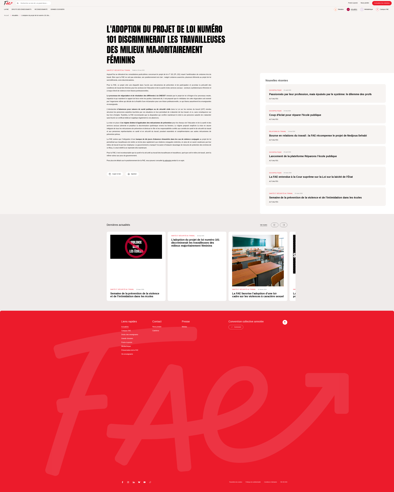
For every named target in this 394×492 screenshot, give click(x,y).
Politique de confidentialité (253, 482)
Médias (184, 327)
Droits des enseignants (21, 9)
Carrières (155, 331)
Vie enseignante (41, 9)
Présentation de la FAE (129, 350)
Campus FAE (126, 331)
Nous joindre (365, 3)
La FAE (6, 9)
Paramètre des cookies (235, 482)
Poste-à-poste (353, 3)
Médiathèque (126, 346)
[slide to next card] (283, 225)
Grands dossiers (57, 9)
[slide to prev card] (274, 225)
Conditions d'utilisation (270, 482)
